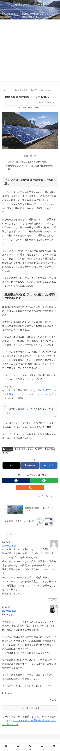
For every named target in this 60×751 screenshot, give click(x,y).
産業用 (40, 449)
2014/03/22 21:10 (9, 611)
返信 (54, 600)
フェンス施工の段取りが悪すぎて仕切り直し (27, 162)
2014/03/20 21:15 (9, 546)
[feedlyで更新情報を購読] (44, 480)
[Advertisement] (30, 51)
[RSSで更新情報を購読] (30, 487)
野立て (7, 453)
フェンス (8, 449)
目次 (26, 156)
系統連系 (50, 449)
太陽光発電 (21, 449)
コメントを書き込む (30, 708)
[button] (54, 493)
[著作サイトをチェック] (16, 480)
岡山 (31, 449)
